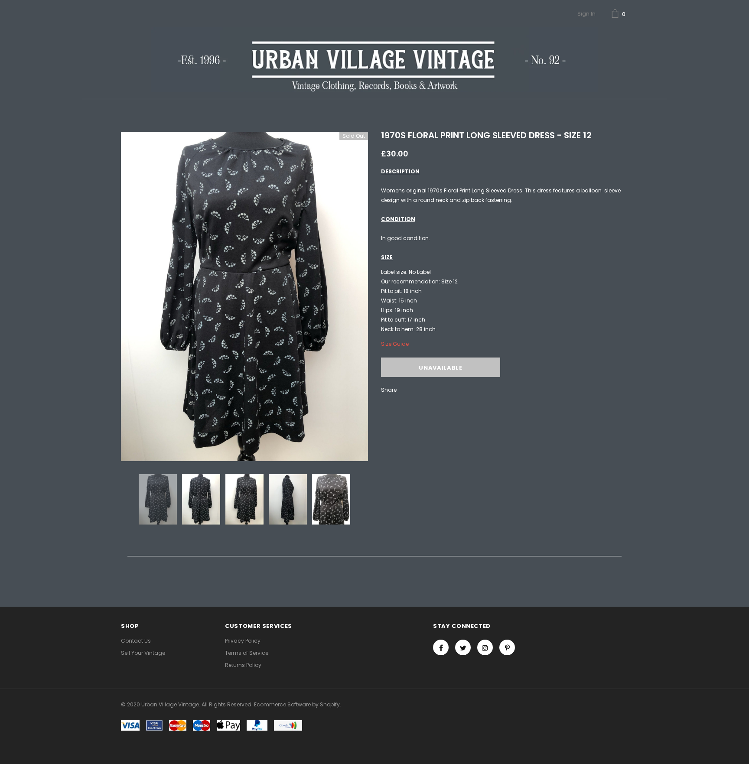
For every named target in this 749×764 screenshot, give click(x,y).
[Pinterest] (507, 647)
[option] (244, 296)
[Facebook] (441, 647)
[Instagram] (485, 647)
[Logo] (374, 59)
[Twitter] (463, 647)
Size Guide (395, 344)
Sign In (586, 13)
